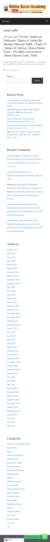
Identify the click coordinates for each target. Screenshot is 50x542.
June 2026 (11, 257)
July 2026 (11, 253)
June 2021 (11, 422)
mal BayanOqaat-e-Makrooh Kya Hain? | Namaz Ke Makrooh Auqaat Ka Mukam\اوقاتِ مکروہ (23, 112)
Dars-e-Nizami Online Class (18, 444)
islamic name (12, 459)
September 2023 (13, 324)
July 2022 (11, 377)
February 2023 (13, 351)
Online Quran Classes (16, 489)
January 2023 (12, 354)
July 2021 (11, 418)
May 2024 (11, 295)
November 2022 (13, 362)
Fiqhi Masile (12, 447)
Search (10, 76)
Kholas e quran (13, 466)
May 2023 (11, 339)
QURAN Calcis (13, 496)
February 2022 (13, 392)
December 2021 (13, 399)
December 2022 (13, 358)
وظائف (9, 526)
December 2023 (13, 313)
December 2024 (13, 279)
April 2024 (11, 298)
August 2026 (12, 249)
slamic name (12, 500)
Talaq (9, 507)
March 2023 (12, 347)
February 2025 (13, 272)
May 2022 (11, 384)
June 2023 (11, 336)
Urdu (9, 540)
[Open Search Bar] (47, 21)
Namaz (10, 478)
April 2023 (11, 343)
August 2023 (12, 328)
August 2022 (12, 373)
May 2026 (11, 261)
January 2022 (12, 396)
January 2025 (12, 276)
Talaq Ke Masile (13, 511)
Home (9, 451)
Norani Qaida (12, 485)
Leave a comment (12, 70)
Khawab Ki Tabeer (14, 463)
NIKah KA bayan (14, 481)
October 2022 (12, 366)
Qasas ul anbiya (13, 493)
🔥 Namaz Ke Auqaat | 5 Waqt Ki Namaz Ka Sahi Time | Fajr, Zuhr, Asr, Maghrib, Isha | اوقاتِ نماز (24, 135)
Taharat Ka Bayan (14, 504)
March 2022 (12, 388)
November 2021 (13, 403)
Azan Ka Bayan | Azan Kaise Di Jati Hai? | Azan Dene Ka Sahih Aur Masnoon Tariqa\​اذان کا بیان (24, 103)
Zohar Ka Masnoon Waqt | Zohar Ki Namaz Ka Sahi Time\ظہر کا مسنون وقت (24, 127)
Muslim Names (13, 474)
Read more (41, 64)
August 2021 (12, 414)
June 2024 (11, 291)
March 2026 (12, 264)
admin (9, 204)
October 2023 (12, 321)
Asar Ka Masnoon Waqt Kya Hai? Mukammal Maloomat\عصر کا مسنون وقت (21, 120)
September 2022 (13, 369)
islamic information (15, 455)
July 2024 (11, 287)
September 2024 (13, 283)
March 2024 (12, 302)
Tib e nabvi (11, 515)
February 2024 (13, 306)
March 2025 (12, 268)
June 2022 (11, 381)
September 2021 (13, 411)
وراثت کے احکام (10, 522)
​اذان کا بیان (9, 156)
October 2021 (12, 407)
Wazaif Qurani (13, 519)
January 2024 (12, 309)
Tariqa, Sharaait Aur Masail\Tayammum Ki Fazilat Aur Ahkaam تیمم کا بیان (24, 175)
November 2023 (13, 317)
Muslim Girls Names (15, 470)
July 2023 (11, 332)
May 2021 (11, 426)
